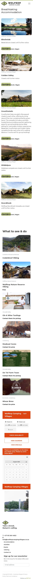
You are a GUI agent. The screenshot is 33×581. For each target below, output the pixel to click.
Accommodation (9, 542)
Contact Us (7, 552)
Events (6, 547)
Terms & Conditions (12, 576)
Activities (7, 544)
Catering (6, 550)
